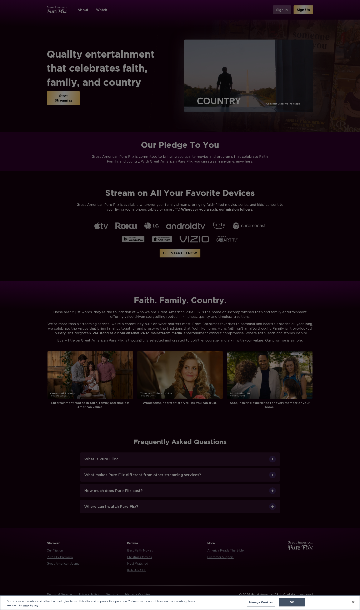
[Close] (353, 602)
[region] (180, 602)
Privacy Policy (28, 605)
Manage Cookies (261, 602)
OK (292, 602)
